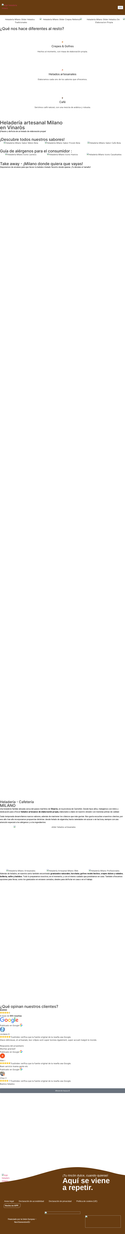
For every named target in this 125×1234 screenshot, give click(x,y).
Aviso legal (9, 1201)
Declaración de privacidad (60, 1201)
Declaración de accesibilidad (31, 1201)
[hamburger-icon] (120, 7)
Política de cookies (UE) (86, 1201)
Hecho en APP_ (12, 1206)
